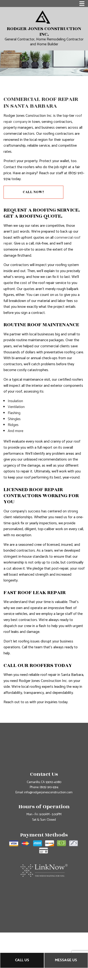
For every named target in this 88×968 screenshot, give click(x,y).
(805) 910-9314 (49, 787)
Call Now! (33, 192)
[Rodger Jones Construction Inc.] (42, 17)
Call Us (22, 960)
